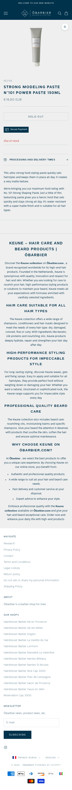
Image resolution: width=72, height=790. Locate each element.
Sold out (36, 116)
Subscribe (17, 734)
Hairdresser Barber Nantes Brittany (25, 659)
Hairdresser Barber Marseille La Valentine (29, 652)
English (51, 757)
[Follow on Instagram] (5, 747)
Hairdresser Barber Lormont (21, 646)
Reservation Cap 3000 (17, 695)
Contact (8, 556)
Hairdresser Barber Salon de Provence (27, 683)
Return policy (12, 574)
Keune (8, 81)
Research (9, 543)
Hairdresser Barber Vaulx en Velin (24, 689)
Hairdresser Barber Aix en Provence (25, 622)
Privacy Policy (12, 550)
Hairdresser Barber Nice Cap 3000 (25, 671)
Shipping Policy (13, 586)
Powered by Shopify (48, 765)
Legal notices (12, 568)
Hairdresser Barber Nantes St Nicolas (26, 665)
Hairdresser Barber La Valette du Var (26, 640)
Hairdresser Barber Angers (20, 634)
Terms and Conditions (17, 562)
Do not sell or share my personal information (31, 580)
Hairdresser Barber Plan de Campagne (27, 677)
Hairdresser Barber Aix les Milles (23, 628)
